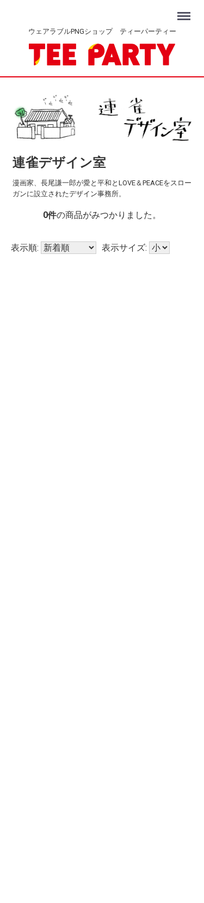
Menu (185, 10)
